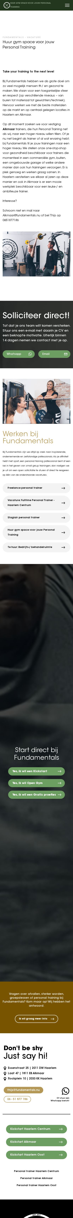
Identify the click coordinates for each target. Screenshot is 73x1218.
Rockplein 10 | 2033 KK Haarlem (29, 1078)
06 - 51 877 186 (17, 1099)
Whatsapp (14, 354)
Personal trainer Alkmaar (36, 1178)
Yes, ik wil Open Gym (27, 783)
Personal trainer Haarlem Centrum (36, 1171)
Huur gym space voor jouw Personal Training (31, 532)
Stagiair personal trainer (24, 518)
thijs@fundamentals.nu (23, 1090)
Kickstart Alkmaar (23, 1142)
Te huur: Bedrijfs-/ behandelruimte (30, 547)
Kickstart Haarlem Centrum (30, 1129)
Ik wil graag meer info (33, 1019)
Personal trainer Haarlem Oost (36, 1185)
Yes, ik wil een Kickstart (29, 771)
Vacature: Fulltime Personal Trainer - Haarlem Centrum (31, 503)
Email (46, 354)
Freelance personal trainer (25, 488)
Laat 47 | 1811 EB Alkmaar (25, 1073)
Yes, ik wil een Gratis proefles (34, 794)
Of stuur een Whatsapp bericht (60, 1099)
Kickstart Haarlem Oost (27, 1154)
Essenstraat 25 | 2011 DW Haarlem (31, 1068)
